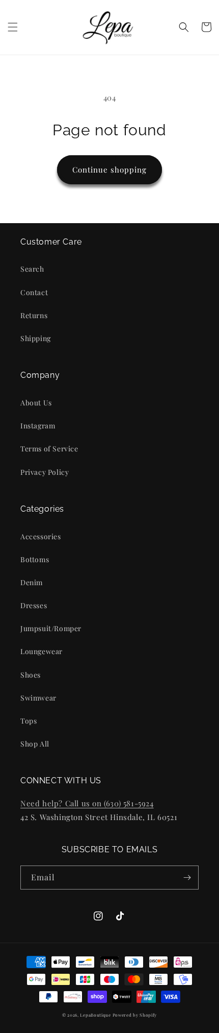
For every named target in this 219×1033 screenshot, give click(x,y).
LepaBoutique (95, 1015)
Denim (31, 582)
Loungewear (41, 651)
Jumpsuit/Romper (50, 628)
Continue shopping (109, 169)
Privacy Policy (44, 472)
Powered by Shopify (135, 1015)
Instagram (37, 425)
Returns (33, 315)
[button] (13, 27)
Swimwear (38, 698)
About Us (36, 402)
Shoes (30, 675)
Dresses (33, 605)
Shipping (35, 338)
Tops (28, 721)
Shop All (34, 744)
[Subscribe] (187, 878)
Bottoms (34, 559)
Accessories (40, 536)
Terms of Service (49, 448)
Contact (34, 292)
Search (32, 269)
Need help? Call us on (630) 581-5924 (87, 803)
